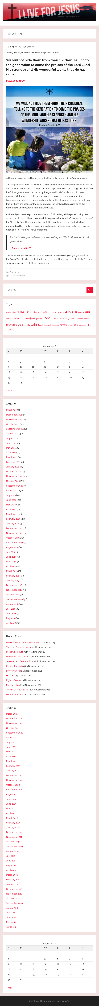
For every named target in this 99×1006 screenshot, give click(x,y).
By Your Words (13, 670)
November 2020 (14, 476)
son (71, 325)
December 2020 (14, 471)
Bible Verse (15, 272)
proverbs (11, 324)
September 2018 (14, 599)
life (41, 318)
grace (80, 312)
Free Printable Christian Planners (22, 642)
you (12, 329)
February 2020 (13, 519)
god (68, 311)
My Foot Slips (13, 685)
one (76, 319)
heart (87, 311)
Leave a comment (18, 275)
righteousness (53, 325)
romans (63, 325)
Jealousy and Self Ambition (20, 661)
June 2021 (11, 443)
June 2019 (11, 557)
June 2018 (11, 613)
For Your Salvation (15, 694)
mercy (67, 319)
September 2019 (14, 542)
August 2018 (12, 604)
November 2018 (14, 590)
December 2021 (14, 414)
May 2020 (11, 504)
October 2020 (13, 481)
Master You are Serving (17, 656)
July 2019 (10, 552)
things (81, 325)
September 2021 (14, 429)
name (71, 319)
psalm (22, 324)
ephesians (33, 312)
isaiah (22, 319)
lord (47, 318)
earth (26, 312)
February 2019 (13, 575)
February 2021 (13, 462)
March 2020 (12, 514)
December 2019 (14, 528)
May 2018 (11, 618)
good (74, 311)
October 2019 (13, 537)
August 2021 (12, 433)
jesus (33, 318)
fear (52, 312)
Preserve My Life (14, 652)
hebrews (15, 319)
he (83, 312)
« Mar (9, 390)
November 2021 (14, 419)
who (89, 325)
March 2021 (12, 457)
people (86, 318)
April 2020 (11, 509)
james (27, 319)
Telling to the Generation (20, 46)
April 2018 (11, 623)
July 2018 (10, 608)
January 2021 (12, 466)
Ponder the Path (14, 666)
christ (20, 311)
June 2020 (11, 500)
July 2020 (11, 495)
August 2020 (12, 490)
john (38, 319)
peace (80, 319)
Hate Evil (10, 675)
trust (84, 325)
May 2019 (11, 561)
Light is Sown (13, 680)
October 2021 (12, 424)
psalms (34, 324)
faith (43, 312)
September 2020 (14, 485)
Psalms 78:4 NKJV (15, 81)
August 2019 (12, 547)
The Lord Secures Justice (19, 647)
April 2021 (11, 452)
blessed (8, 312)
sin (69, 325)
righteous (44, 325)
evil (39, 312)
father (47, 312)
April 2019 (11, 566)
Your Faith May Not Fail (17, 689)
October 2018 (13, 594)
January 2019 (12, 580)
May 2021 (10, 447)
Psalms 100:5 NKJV (21, 248)
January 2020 (12, 523)
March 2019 (12, 571)
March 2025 (12, 410)
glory (62, 312)
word (8, 330)
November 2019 (14, 533)
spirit (76, 325)
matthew (60, 319)
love (53, 318)
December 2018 (14, 585)
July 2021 (10, 438)
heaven (8, 319)
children (14, 312)
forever (57, 312)
